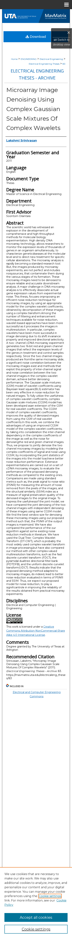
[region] (36, 902)
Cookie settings (50, 896)
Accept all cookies (36, 917)
